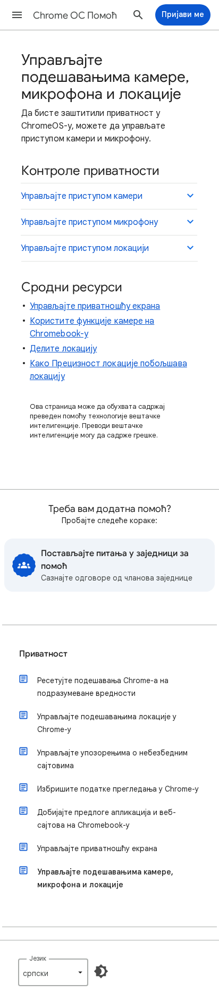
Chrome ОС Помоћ (75, 15)
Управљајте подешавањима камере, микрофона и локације (105, 878)
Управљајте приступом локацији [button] (85, 248)
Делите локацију (63, 348)
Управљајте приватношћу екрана (95, 306)
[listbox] (53, 972)
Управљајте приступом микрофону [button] (89, 222)
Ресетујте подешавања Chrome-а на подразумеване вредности (103, 687)
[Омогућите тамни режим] (101, 971)
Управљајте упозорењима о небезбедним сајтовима (112, 759)
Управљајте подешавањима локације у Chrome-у (106, 723)
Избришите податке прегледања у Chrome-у (118, 789)
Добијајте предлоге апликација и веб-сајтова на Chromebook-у (106, 819)
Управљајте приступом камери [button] (81, 196)
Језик (37, 958)
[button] (17, 15)
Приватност (43, 654)
